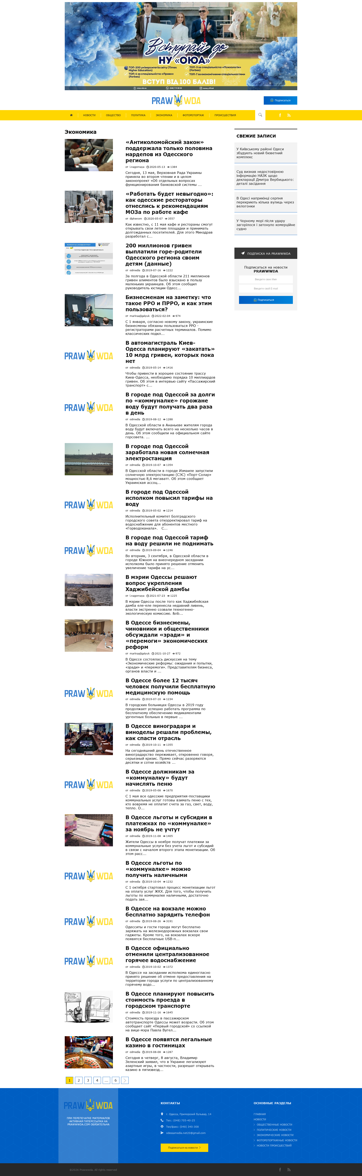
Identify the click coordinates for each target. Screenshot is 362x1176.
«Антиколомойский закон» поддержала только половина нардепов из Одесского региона (168, 151)
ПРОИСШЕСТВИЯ (225, 115)
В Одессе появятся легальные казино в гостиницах (168, 1042)
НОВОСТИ (89, 115)
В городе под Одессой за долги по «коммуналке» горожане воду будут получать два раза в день (170, 403)
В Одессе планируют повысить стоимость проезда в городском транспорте (169, 1000)
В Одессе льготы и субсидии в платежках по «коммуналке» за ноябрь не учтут (168, 823)
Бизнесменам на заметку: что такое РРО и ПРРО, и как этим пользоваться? (168, 303)
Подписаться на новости (183, 1147)
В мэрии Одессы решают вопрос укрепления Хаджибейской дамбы (161, 583)
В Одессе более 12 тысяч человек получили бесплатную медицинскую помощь (170, 686)
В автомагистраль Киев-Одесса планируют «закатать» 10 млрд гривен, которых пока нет (170, 352)
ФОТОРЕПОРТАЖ (193, 115)
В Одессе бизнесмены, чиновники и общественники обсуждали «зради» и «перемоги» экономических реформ (167, 634)
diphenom (136, 218)
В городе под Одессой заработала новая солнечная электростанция (167, 452)
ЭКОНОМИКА (164, 115)
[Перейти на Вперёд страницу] (125, 1080)
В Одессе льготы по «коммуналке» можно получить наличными (158, 869)
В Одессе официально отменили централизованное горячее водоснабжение (167, 954)
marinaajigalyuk (140, 315)
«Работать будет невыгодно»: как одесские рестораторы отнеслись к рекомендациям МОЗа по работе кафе (169, 203)
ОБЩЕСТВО (113, 115)
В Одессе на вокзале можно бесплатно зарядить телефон (167, 911)
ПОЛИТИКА (138, 115)
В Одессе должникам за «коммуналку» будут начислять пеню (159, 778)
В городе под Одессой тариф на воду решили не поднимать (169, 540)
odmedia (135, 270)
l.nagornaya (137, 166)
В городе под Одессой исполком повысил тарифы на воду (169, 498)
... (106, 1080)
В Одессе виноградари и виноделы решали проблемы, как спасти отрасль (168, 732)
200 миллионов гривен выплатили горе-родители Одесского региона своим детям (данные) (163, 254)
